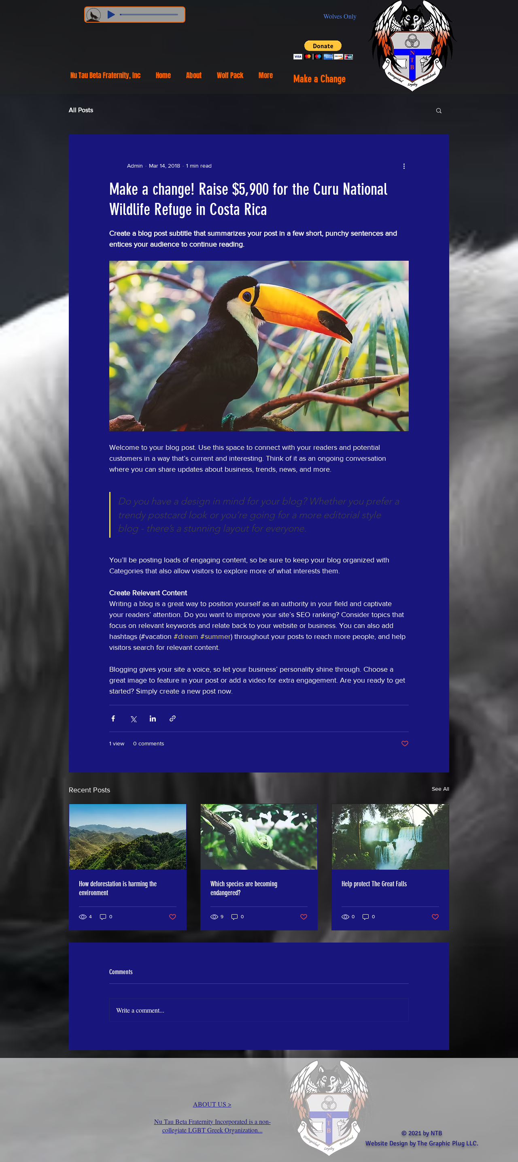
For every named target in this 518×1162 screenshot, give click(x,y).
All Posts (81, 109)
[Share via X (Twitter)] (133, 718)
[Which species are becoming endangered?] (259, 837)
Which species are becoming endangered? (243, 888)
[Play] (111, 15)
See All (440, 788)
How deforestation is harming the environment (118, 888)
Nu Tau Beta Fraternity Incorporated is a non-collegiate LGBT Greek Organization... (212, 1125)
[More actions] (404, 165)
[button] (323, 50)
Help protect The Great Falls (374, 883)
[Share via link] (172, 718)
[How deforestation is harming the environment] (127, 837)
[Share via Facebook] (113, 718)
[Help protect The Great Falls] (390, 837)
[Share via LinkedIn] (153, 718)
